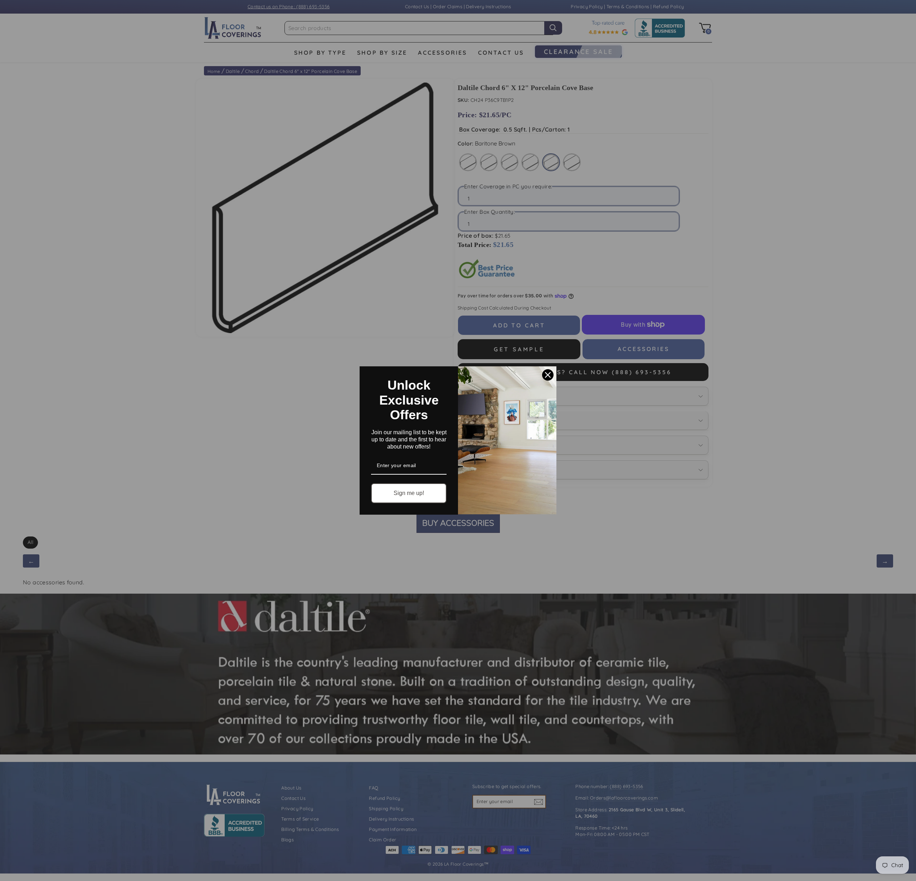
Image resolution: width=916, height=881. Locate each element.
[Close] (547, 374)
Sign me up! (409, 493)
